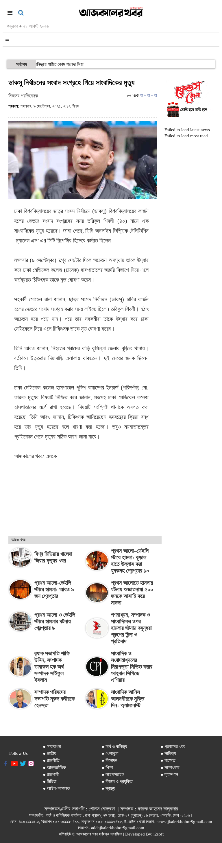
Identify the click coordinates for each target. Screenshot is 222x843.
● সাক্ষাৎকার (170, 767)
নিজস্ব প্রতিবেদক (23, 96)
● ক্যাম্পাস (169, 774)
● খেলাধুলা (109, 753)
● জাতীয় (49, 753)
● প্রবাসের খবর (172, 746)
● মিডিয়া (49, 781)
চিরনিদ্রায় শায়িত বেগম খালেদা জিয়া (64, 64)
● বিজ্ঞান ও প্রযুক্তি (116, 781)
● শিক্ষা (107, 767)
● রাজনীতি (51, 760)
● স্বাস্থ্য (108, 788)
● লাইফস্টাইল (112, 774)
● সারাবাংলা (52, 746)
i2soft (158, 834)
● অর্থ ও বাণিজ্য (114, 746)
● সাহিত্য (168, 753)
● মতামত (167, 760)
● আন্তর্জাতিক (54, 767)
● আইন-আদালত (56, 788)
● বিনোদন (109, 760)
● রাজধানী (51, 774)
